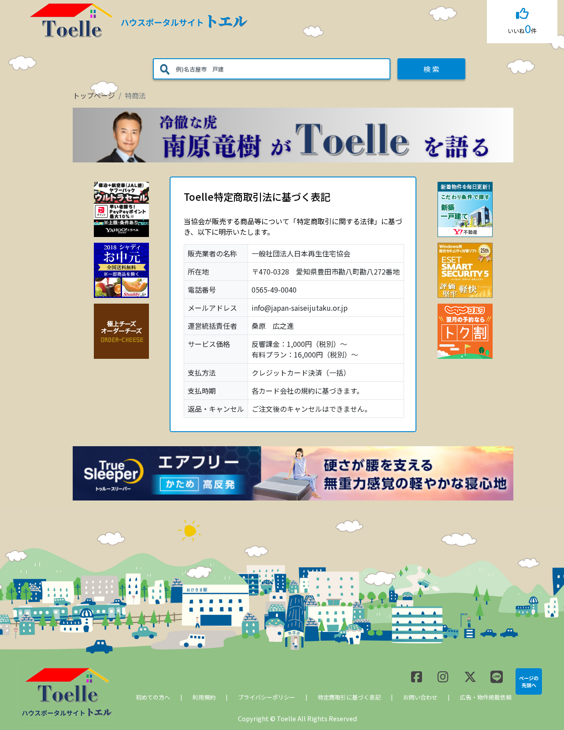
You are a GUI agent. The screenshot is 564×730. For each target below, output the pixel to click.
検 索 (431, 69)
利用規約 (204, 697)
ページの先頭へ (528, 681)
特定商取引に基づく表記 (349, 697)
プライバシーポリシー (266, 697)
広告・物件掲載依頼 (486, 697)
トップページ (94, 95)
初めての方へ (153, 697)
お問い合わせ (420, 697)
